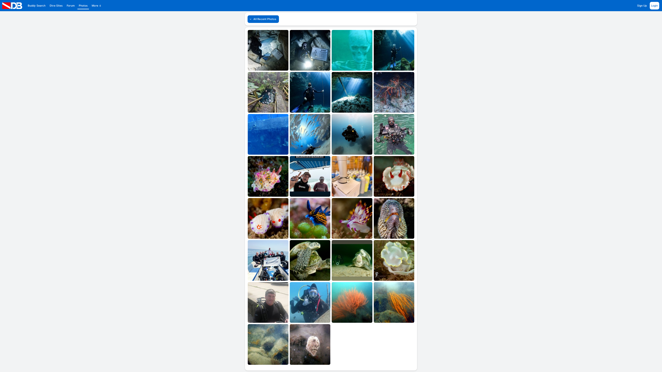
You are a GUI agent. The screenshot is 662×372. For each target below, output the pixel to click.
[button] (36, 5)
